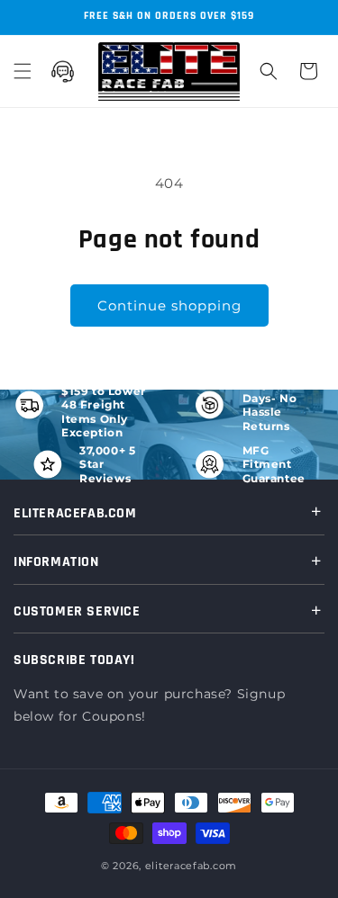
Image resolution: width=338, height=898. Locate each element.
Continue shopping (169, 305)
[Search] (268, 71)
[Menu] (22, 71)
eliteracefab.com (191, 865)
